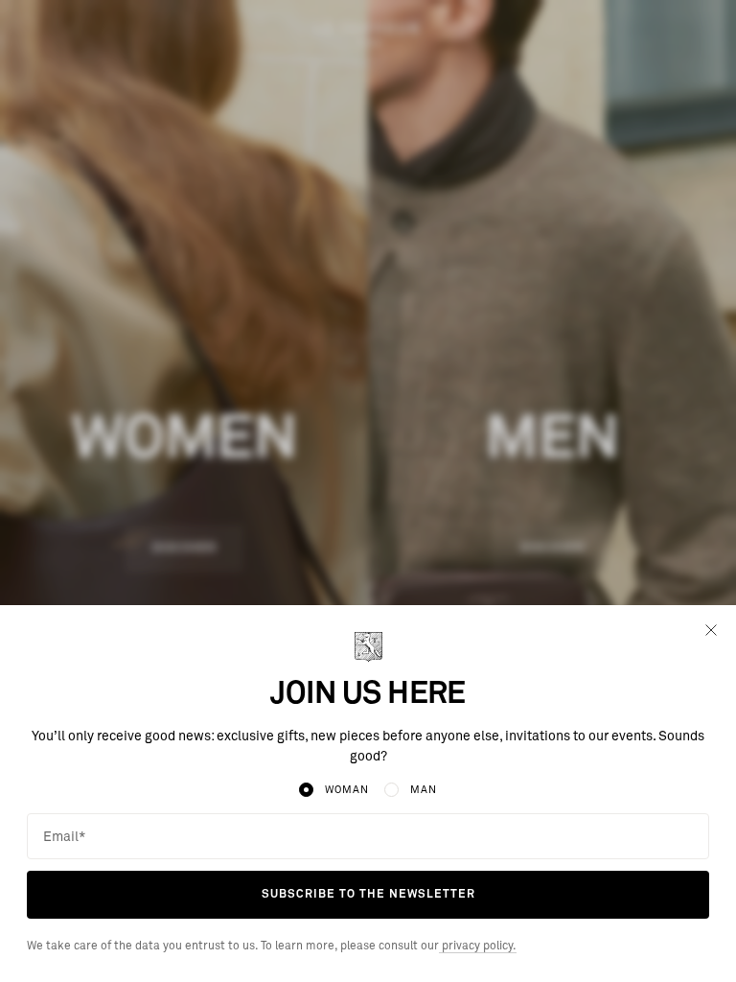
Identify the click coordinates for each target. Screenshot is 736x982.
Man (423, 789)
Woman (346, 789)
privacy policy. (478, 946)
